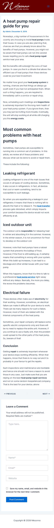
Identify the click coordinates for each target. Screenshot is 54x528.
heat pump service (26, 277)
